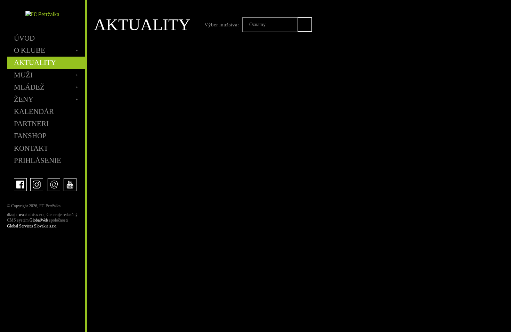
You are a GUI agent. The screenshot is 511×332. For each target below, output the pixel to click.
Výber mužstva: (221, 24)
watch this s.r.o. (31, 214)
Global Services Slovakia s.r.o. (32, 226)
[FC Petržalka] (42, 14)
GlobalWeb (39, 220)
